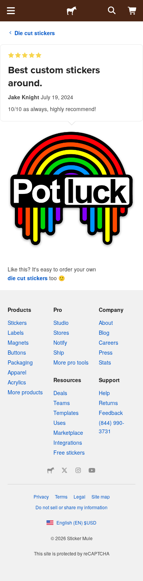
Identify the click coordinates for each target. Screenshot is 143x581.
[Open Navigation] (10, 10)
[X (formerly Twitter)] (64, 470)
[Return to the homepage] (71, 10)
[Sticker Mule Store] (51, 470)
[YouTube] (92, 470)
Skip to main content (6, 6)
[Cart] (132, 10)
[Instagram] (78, 470)
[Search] (111, 10)
